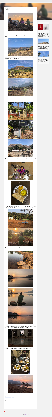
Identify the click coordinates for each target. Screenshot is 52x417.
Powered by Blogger (26, 414)
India (6, 397)
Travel (13, 397)
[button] (5, 11)
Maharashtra (9, 397)
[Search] (50, 1)
